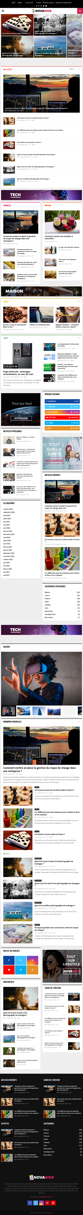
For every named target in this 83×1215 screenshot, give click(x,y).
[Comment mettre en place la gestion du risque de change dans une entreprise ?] (41, 93)
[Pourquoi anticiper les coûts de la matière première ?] (9, 265)
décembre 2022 (8, 553)
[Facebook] (29, 1203)
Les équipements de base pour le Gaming (68, 345)
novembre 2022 (8, 556)
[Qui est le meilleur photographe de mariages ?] (9, 182)
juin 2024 (6, 522)
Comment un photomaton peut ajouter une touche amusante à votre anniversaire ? (27, 464)
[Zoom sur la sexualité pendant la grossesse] (9, 1063)
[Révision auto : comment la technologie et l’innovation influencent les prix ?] (9, 452)
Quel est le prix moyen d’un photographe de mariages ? (36, 154)
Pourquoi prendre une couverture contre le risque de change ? (25, 52)
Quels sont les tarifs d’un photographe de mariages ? (36, 166)
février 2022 (7, 569)
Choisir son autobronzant (40, 324)
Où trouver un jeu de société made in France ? (33, 118)
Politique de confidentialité (63, 2)
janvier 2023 (7, 550)
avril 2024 (6, 528)
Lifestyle (48, 605)
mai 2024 (6, 525)
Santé (6, 308)
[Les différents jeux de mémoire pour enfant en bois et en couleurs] (9, 133)
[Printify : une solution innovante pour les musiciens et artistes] (49, 367)
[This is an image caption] (41, 679)
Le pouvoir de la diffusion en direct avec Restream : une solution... (67, 377)
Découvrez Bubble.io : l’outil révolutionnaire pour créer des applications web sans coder (68, 356)
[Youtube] (53, 1203)
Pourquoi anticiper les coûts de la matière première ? (67, 54)
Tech (46, 608)
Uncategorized (50, 614)
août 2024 (6, 515)
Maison (47, 592)
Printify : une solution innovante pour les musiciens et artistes (67, 366)
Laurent (7, 377)
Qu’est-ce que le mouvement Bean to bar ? (14, 325)
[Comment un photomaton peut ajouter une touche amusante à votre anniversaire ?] (9, 465)
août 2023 (6, 537)
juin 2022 (6, 562)
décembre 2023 (8, 534)
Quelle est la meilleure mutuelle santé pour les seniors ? (25, 476)
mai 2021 (6, 575)
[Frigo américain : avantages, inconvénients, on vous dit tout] (22, 356)
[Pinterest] (47, 1203)
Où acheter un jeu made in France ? (29, 142)
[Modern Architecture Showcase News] (38, 711)
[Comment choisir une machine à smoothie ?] (62, 222)
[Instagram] (41, 1203)
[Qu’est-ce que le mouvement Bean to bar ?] (15, 315)
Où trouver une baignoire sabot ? (67, 260)
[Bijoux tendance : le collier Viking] (9, 440)
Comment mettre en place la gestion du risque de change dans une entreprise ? (36, 108)
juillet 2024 (7, 518)
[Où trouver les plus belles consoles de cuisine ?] (50, 274)
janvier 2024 (7, 531)
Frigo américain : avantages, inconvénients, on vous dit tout (18, 373)
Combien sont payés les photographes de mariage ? (65, 32)
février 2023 (7, 547)
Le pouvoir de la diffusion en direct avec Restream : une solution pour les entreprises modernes (26, 489)
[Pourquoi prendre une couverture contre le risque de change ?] (9, 252)
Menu (71, 69)
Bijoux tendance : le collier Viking (25, 438)
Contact (38, 2)
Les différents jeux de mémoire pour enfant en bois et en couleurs (40, 130)
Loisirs (47, 595)
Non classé (34, 308)
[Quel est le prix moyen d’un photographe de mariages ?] (9, 157)
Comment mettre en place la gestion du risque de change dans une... (60, 507)
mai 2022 (6, 566)
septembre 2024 (9, 512)
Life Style (7, 69)
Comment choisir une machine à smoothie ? (59, 237)
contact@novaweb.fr (45, 1197)
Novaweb (49, 1213)
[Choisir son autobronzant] (42, 315)
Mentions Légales (48, 2)
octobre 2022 (8, 559)
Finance (5, 47)
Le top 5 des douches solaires (69, 247)
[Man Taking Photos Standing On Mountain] (54, 711)
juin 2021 (6, 572)
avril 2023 (6, 544)
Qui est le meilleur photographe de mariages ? (33, 179)
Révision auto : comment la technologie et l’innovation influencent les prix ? (26, 451)
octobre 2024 (8, 509)
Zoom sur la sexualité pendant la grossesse (27, 1061)
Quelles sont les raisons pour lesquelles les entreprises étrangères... (27, 276)
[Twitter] (35, 1203)
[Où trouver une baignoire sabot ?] (50, 262)
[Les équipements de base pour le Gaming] (49, 347)
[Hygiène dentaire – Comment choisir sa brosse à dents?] (68, 315)
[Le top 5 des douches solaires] (50, 250)
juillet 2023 (7, 540)
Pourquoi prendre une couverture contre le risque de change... (27, 251)
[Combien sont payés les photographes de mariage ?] (9, 1051)
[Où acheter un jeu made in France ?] (9, 145)
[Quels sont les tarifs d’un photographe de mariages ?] (9, 170)
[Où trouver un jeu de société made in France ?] (9, 121)
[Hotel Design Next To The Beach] (23, 711)
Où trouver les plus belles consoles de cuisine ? (67, 272)
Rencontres (49, 611)
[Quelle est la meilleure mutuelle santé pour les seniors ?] (9, 477)
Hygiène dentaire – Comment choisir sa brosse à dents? (67, 325)
